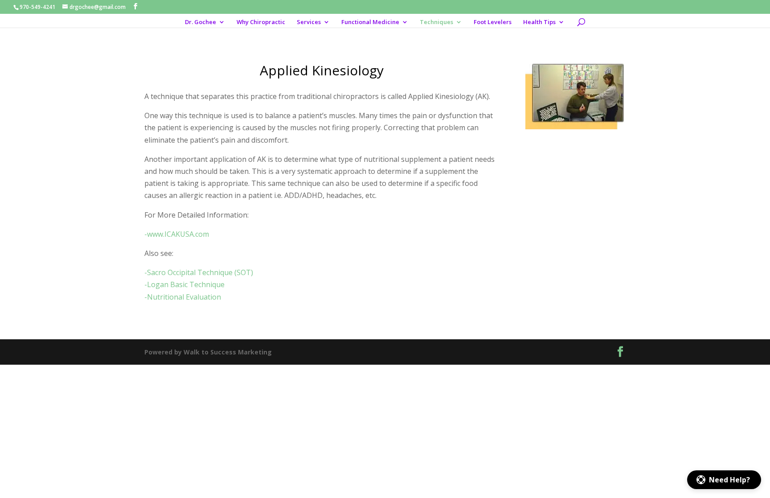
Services (309, 22)
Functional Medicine (370, 22)
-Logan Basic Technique (184, 284)
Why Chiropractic (261, 22)
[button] (724, 479)
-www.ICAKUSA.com (176, 234)
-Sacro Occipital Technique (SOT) (198, 272)
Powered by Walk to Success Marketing (208, 352)
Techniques (436, 22)
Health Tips (539, 22)
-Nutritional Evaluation (182, 297)
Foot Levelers (493, 22)
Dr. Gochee (200, 22)
